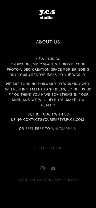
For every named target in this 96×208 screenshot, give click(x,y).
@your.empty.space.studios (43, 64)
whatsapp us (63, 129)
